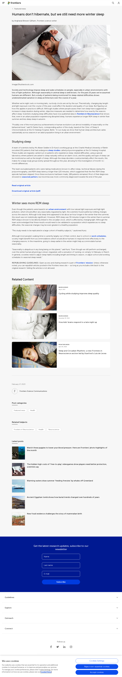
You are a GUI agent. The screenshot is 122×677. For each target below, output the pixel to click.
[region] (61, 666)
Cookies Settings (96, 661)
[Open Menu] (3, 3)
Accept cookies (97, 672)
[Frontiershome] (14, 3)
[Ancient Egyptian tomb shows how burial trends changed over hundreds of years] (19, 503)
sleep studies (54, 150)
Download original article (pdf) (26, 191)
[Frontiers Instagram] (71, 646)
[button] (61, 52)
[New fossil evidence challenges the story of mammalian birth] (19, 519)
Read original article (21, 185)
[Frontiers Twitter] (57, 646)
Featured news (20, 9)
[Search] (113, 3)
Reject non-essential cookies (96, 666)
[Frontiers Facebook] (51, 646)
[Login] (118, 3)
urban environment (57, 209)
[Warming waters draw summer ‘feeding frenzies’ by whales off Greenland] (19, 486)
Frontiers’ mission (84, 263)
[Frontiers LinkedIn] (64, 646)
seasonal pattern (30, 177)
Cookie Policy (46, 672)
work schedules (99, 236)
